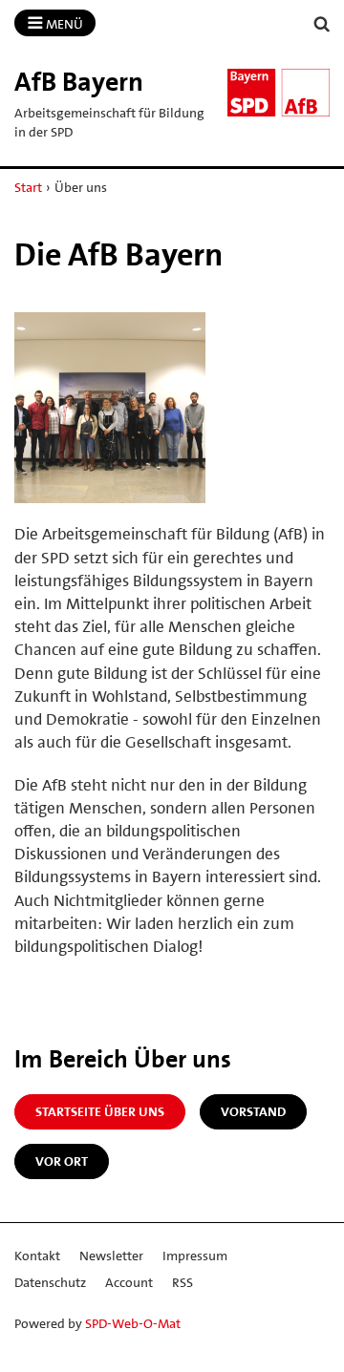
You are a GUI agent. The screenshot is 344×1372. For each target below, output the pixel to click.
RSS (182, 1282)
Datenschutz (50, 1282)
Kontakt (37, 1255)
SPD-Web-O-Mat (133, 1323)
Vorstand (253, 1111)
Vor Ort (61, 1161)
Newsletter (111, 1255)
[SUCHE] (322, 24)
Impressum (194, 1255)
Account (129, 1282)
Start (28, 187)
